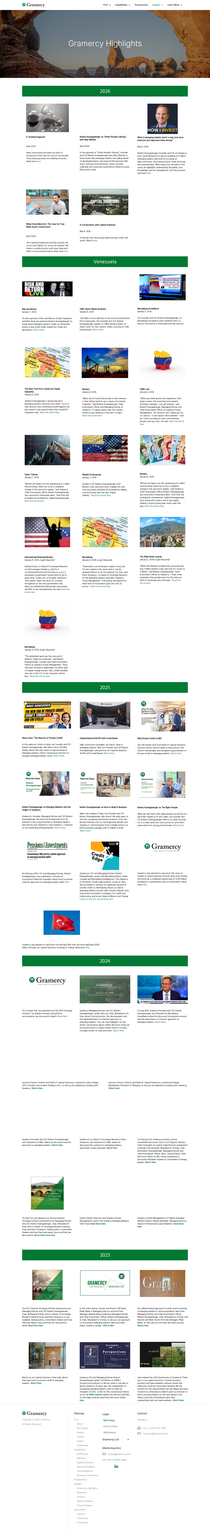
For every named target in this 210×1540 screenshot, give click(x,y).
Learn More (173, 4)
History (80, 1432)
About (80, 1423)
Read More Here (98, 1224)
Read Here (62, 1016)
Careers (81, 1514)
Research (81, 1492)
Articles (81, 1496)
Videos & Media (85, 1501)
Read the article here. (50, 412)
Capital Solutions (85, 1462)
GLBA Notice (109, 1432)
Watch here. (39, 330)
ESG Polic (108, 1420)
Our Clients (82, 1428)
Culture (80, 1436)
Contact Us (82, 1522)
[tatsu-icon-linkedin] (116, 1466)
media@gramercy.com (119, 1454)
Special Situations (86, 1466)
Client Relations (85, 1471)
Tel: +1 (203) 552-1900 (154, 1428)
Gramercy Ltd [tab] (110, 1439)
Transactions (141, 4)
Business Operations (87, 1475)
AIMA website (96, 1394)
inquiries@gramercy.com (155, 1433)
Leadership (82, 1445)
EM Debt (81, 1458)
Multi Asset (82, 1454)
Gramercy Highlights (87, 1488)
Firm (105, 4)
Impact (80, 1441)
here (39, 161)
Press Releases (85, 1505)
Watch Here (118, 1030)
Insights (156, 4)
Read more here (35, 1325)
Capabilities (121, 4)
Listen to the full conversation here (96, 899)
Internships (82, 1518)
